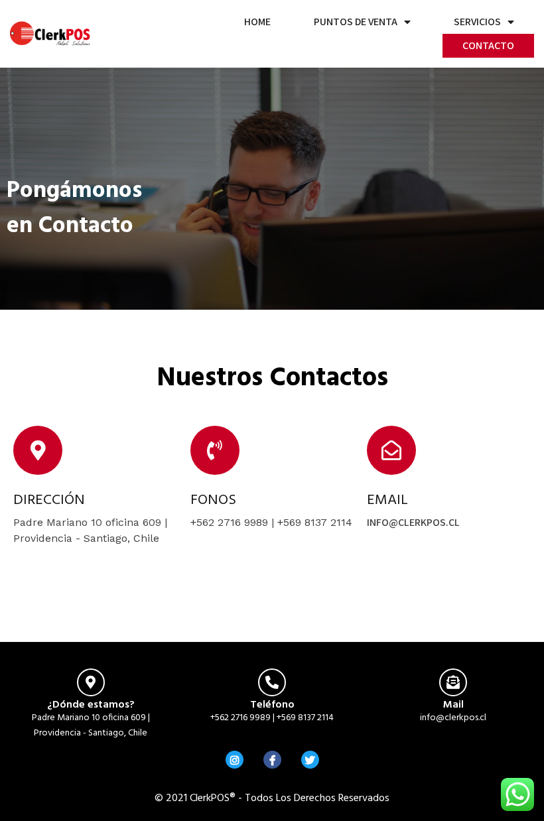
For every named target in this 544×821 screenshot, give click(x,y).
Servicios (477, 22)
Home (257, 22)
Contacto (488, 45)
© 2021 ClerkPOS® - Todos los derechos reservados (272, 798)
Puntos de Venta (355, 22)
